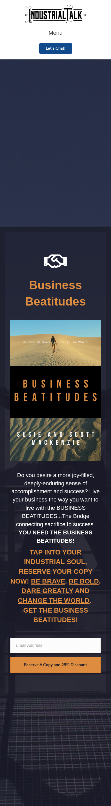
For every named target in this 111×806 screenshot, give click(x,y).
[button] (55, 48)
